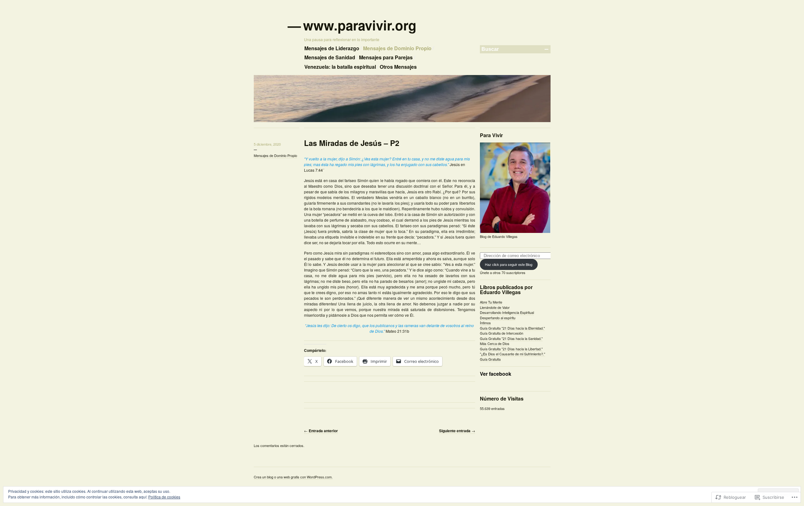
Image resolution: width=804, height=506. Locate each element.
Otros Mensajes (398, 66)
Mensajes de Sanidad (329, 57)
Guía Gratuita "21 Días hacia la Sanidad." (511, 338)
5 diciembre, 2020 (267, 144)
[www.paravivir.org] (402, 121)
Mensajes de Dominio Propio (397, 48)
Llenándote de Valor (495, 307)
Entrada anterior (321, 430)
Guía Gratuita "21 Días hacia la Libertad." (511, 348)
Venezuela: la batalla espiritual (340, 66)
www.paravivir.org (360, 25)
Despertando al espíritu (497, 317)
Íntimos (485, 322)
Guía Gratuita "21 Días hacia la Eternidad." (512, 328)
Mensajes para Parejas (386, 57)
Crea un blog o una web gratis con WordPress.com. (293, 476)
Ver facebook (495, 373)
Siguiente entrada (457, 430)
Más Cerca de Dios (494, 343)
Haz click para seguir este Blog (508, 264)
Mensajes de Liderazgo (331, 48)
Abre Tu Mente (491, 301)
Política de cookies (164, 496)
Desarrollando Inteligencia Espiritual (507, 312)
